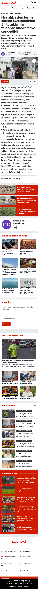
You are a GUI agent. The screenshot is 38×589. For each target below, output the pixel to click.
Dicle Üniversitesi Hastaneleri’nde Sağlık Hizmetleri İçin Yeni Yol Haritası (25, 425)
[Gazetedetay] (9, 2)
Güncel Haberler (16, 13)
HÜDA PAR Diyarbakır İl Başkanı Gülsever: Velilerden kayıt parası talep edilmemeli (26, 455)
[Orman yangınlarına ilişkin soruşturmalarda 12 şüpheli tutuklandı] (10, 263)
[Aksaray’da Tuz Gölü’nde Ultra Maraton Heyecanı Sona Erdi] (28, 283)
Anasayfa (5, 8)
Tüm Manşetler (27, 564)
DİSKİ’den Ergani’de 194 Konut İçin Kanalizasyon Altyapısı (25, 465)
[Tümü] (35, 405)
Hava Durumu (27, 551)
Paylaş (6, 81)
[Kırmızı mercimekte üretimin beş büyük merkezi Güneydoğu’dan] (28, 244)
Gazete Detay (18, 223)
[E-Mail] (15, 227)
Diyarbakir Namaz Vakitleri (8, 558)
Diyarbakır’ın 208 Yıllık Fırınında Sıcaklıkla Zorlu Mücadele (25, 445)
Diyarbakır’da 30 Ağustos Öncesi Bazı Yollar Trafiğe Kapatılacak (26, 415)
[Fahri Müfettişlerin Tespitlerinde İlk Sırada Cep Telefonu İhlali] (10, 244)
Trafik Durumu (26, 556)
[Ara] (32, 3)
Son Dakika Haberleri (10, 571)
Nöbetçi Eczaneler (10, 551)
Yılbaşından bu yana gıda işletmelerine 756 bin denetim (28, 271)
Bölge (21, 8)
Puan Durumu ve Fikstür (7, 565)
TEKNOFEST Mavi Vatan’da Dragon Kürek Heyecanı (8, 290)
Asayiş (14, 8)
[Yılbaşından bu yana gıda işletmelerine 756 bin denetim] (28, 263)
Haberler (4, 13)
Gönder (6, 324)
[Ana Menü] (35, 3)
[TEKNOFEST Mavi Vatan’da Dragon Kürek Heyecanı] (10, 283)
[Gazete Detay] (6, 224)
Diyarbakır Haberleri (24, 411)
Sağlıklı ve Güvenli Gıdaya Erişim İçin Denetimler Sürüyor (25, 435)
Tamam (26, 586)
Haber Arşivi (26, 571)
